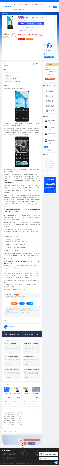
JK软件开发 (20, 20)
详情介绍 (6, 64)
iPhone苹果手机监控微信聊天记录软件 (10, 422)
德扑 (48, 165)
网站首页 (15, 4)
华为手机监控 (47, 169)
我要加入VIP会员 (50, 74)
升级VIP (33, 34)
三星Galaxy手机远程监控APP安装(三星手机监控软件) (32, 334)
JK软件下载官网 (6, 463)
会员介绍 (26, 452)
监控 (14, 123)
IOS (53, 171)
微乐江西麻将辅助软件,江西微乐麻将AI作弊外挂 (50, 106)
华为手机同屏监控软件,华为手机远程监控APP (10, 431)
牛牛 (50, 158)
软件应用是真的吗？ (29, 356)
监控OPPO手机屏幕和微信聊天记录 (36, 394)
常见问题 (12, 64)
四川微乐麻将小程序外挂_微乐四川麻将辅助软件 (50, 101)
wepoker (49, 163)
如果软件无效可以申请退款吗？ (13, 369)
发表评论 (25, 64)
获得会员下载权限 (52, 64)
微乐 (45, 163)
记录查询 (50, 161)
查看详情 (8, 351)
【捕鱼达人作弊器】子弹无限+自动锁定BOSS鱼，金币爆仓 (8, 394)
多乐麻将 (46, 161)
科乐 (45, 165)
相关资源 (18, 64)
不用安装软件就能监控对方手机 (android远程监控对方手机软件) (52, 140)
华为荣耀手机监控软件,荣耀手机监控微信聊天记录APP (10, 426)
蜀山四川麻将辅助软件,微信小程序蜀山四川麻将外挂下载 (50, 111)
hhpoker (46, 167)
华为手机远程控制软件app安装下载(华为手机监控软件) (52, 127)
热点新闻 (15, 9)
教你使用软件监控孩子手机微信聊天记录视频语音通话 (52, 133)
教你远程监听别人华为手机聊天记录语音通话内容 (10, 424)
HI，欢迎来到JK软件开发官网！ (8, 0)
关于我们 (35, 452)
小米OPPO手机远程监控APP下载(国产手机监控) (12, 334)
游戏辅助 (36, 4)
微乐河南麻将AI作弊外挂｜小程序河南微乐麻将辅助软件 (50, 91)
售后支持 (35, 454)
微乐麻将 (46, 158)
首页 (4, 13)
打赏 (22, 303)
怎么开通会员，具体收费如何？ (31, 343)
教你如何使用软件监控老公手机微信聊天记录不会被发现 (52, 120)
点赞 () (36, 35)
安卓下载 (7, 13)
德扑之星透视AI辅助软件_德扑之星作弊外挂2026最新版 (50, 96)
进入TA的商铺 (49, 53)
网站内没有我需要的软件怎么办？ (32, 369)
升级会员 (41, 23)
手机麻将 (52, 165)
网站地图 (28, 463)
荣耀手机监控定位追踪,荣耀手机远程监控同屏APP (10, 428)
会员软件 (21, 4)
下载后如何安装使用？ (11, 343)
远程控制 (50, 167)
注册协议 (26, 454)
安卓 (10, 88)
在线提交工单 (32, 443)
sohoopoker (47, 171)
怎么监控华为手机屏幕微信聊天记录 (10, 420)
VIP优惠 (49, 0)
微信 (25, 174)
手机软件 (31, 4)
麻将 (51, 169)
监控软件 (26, 4)
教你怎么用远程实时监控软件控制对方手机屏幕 (26, 394)
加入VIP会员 (21, 9)
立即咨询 (36, 63)
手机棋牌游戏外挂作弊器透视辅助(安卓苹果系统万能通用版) (52, 147)
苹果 (14, 211)
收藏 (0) (42, 35)
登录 (55, 6)
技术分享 (42, 4)
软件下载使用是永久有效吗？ (13, 356)
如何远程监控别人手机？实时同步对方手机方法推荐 (17, 394)
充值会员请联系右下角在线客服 (49, 57)
